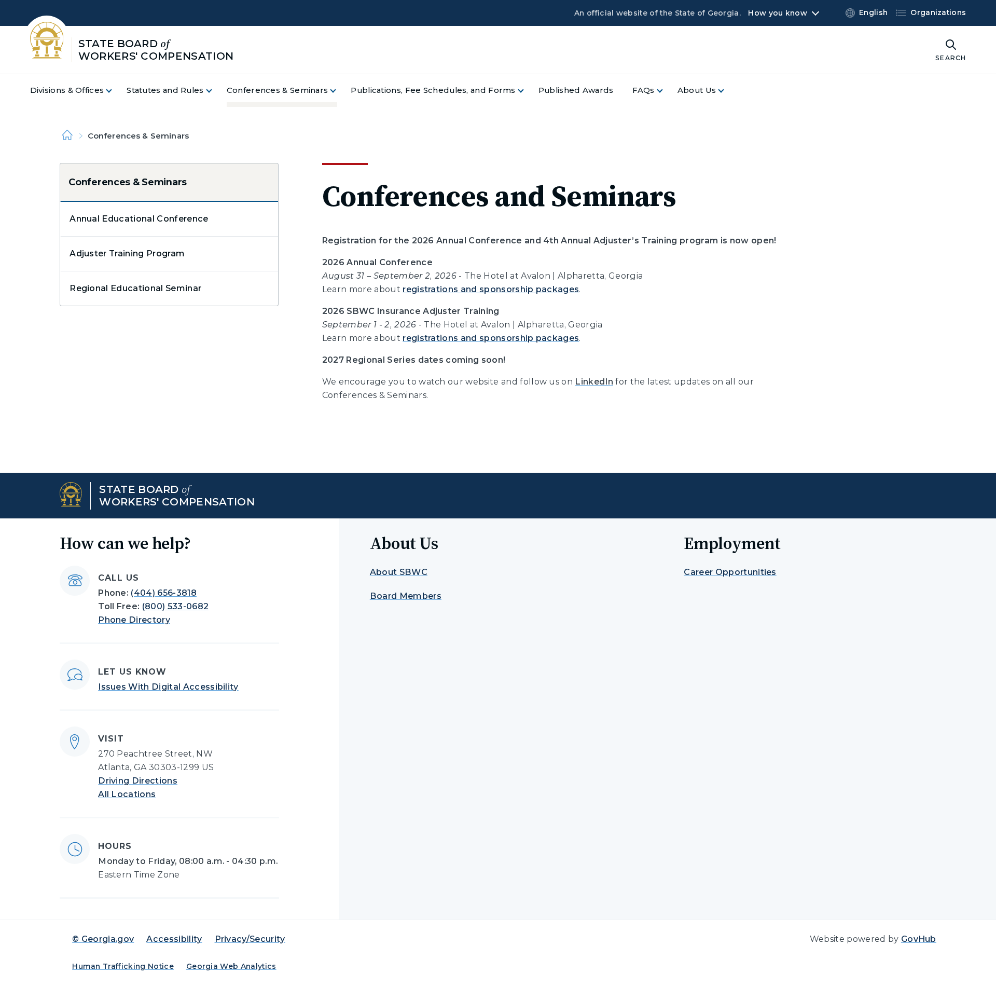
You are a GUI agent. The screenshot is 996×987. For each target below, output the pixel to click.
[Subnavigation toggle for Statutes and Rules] (215, 90)
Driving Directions (137, 781)
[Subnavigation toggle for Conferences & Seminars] (339, 90)
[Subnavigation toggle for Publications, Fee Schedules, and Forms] (527, 90)
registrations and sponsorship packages (491, 289)
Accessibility (174, 939)
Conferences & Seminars (127, 182)
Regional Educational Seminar (135, 288)
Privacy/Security (250, 939)
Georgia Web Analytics (231, 966)
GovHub (918, 939)
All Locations (127, 794)
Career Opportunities (730, 572)
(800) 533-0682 (175, 606)
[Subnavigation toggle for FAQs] (666, 90)
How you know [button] (777, 13)
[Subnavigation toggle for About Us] (727, 90)
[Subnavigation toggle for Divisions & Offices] (115, 90)
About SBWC (398, 572)
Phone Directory (134, 620)
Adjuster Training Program (127, 253)
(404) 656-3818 (163, 593)
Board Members (405, 596)
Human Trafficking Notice (123, 966)
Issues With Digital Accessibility (168, 687)
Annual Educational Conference (139, 219)
